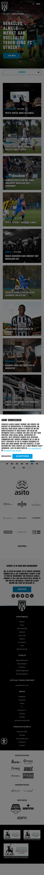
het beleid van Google (12, 450)
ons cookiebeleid (34, 448)
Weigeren (6, 456)
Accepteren (22, 456)
